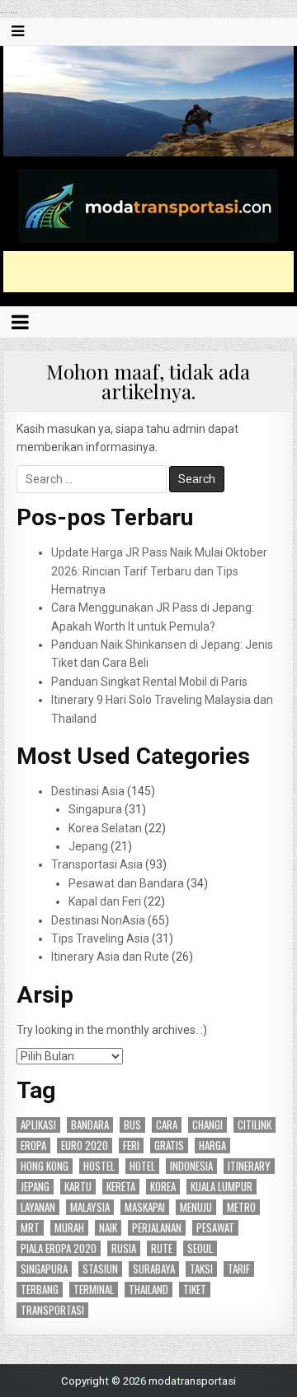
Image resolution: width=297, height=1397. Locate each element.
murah (69, 1228)
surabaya (154, 1269)
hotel (142, 1166)
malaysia (90, 1207)
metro (241, 1207)
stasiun (100, 1269)
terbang (40, 1289)
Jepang (88, 846)
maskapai (145, 1207)
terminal (93, 1289)
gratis (169, 1145)
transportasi (52, 1310)
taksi (201, 1269)
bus (132, 1125)
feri (131, 1145)
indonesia (191, 1166)
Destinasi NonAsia (98, 920)
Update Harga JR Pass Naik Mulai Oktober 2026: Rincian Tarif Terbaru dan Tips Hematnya (159, 571)
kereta (120, 1186)
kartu (78, 1186)
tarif (239, 1269)
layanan (38, 1207)
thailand (148, 1289)
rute (161, 1248)
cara (166, 1125)
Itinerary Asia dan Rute (110, 956)
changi (207, 1125)
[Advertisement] (150, 271)
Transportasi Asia (97, 864)
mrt (30, 1228)
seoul (200, 1248)
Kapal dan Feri (104, 901)
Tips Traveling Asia (100, 938)
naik (108, 1228)
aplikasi (38, 1125)
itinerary (249, 1166)
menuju (196, 1207)
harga (212, 1145)
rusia (123, 1248)
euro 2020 (84, 1145)
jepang (35, 1186)
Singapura (95, 809)
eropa (33, 1145)
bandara (90, 1125)
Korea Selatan (105, 828)
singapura (44, 1269)
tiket (194, 1289)
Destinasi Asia (88, 791)
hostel (99, 1166)
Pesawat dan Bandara (126, 883)
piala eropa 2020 (59, 1248)
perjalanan (157, 1228)
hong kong (44, 1166)
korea (163, 1186)
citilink (254, 1125)
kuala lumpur (221, 1186)
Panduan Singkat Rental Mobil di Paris (149, 681)
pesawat (215, 1228)
